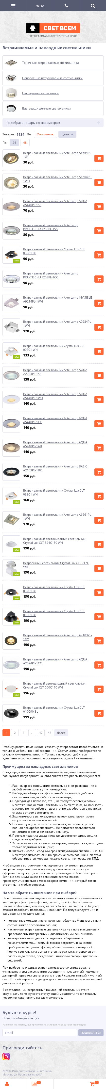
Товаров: (8, 134)
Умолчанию (45, 134)
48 (25, 143)
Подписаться (91, 1032)
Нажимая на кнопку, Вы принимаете (44, 1024)
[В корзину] (99, 158)
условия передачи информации (66, 1024)
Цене (65, 134)
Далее (61, 733)
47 (41, 733)
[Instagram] (6, 1056)
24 (14, 143)
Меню (40, 5)
